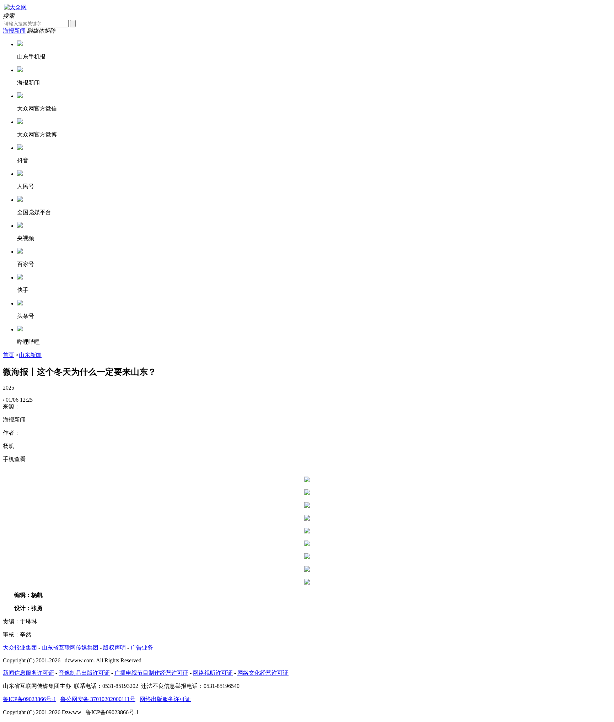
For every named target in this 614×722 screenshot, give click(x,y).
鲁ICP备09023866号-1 (29, 699)
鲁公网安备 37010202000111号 (97, 699)
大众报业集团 (20, 648)
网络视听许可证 (213, 673)
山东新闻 (30, 355)
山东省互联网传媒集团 (70, 648)
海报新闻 (14, 31)
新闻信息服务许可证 (28, 673)
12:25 (26, 400)
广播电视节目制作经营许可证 (151, 673)
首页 (8, 355)
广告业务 (141, 648)
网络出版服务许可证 (165, 699)
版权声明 (114, 648)
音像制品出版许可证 (84, 673)
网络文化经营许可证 (263, 673)
